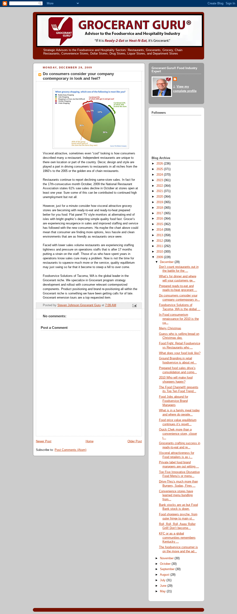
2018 (160, 207)
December (167, 262)
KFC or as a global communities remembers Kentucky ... (177, 537)
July (163, 580)
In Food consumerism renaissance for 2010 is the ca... (179, 318)
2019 (160, 202)
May (163, 591)
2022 (160, 185)
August (165, 574)
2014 (160, 229)
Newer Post (43, 441)
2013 (160, 235)
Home (90, 441)
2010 (160, 251)
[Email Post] (134, 305)
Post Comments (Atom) (70, 450)
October (166, 563)
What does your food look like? (179, 353)
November (167, 558)
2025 (160, 169)
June (163, 585)
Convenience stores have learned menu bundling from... (176, 495)
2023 (160, 180)
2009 (160, 257)
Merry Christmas (170, 328)
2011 (160, 246)
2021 (160, 191)
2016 (160, 218)
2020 (160, 196)
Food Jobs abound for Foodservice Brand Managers (173, 400)
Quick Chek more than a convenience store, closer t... (178, 433)
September (167, 569)
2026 (160, 163)
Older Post (135, 441)
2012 (160, 240)
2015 (160, 224)
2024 (160, 174)
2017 (160, 213)
